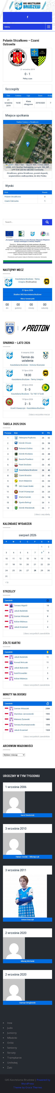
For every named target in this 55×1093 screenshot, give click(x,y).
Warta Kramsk (25, 497)
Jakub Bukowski (21, 668)
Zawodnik (8, 601)
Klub (16, 433)
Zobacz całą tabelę (42, 514)
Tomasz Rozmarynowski (24, 725)
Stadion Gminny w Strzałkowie (27, 122)
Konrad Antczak (21, 662)
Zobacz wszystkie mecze (39, 415)
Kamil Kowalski (20, 673)
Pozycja (8, 433)
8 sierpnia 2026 (27, 353)
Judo (10, 1028)
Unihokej (12, 1062)
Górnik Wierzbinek (26, 508)
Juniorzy (12, 1032)
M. (43, 433)
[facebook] (28, 17)
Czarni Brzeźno (25, 475)
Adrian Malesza (20, 622)
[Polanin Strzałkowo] (17, 57)
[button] (27, 145)
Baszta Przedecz (26, 459)
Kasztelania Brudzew (28, 470)
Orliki (10, 1042)
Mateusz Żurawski (22, 719)
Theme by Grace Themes (27, 1087)
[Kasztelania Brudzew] (8, 282)
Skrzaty (11, 1052)
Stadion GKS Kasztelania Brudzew (27, 295)
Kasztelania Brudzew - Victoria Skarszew (27, 365)
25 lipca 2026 (27, 385)
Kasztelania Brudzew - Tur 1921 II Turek (27, 394)
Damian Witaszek (21, 616)
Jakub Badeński (21, 611)
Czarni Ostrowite (11, 201)
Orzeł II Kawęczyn (26, 492)
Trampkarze (14, 1057)
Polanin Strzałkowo (13, 197)
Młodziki (12, 1037)
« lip (6, 582)
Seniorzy (12, 1047)
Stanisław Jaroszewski (24, 714)
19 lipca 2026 (27, 399)
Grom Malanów (25, 481)
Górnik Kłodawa (26, 454)
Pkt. (48, 433)
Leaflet (10, 164)
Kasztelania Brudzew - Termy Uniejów (27, 379)
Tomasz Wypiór (20, 605)
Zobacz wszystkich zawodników (36, 634)
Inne (9, 1023)
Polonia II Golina (25, 448)
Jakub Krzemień (21, 627)
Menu (7, 26)
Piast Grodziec (25, 465)
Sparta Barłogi (25, 502)
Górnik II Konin (25, 443)
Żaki (9, 1067)
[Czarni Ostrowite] (38, 57)
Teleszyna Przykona (27, 438)
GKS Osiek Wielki (26, 486)
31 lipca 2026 (27, 371)
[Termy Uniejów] (46, 282)
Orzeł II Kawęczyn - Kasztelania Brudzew (27, 408)
